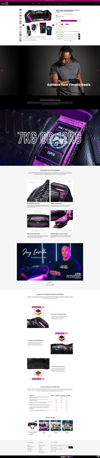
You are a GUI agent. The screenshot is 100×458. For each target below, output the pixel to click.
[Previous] (23, 25)
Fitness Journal (59, 3)
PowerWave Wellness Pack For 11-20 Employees (56, 432)
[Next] (53, 25)
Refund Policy (29, 448)
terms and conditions (59, 449)
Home (28, 6)
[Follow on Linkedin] (53, 451)
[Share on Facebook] (64, 40)
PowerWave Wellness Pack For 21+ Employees (67, 432)
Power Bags (39, 3)
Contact (28, 445)
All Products (33, 3)
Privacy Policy (29, 451)
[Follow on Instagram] (52, 451)
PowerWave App (65, 3)
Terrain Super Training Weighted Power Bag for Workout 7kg (32, 432)
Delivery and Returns (30, 446)
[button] (31, 434)
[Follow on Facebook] (50, 451)
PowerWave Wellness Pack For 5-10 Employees (44, 432)
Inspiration (54, 3)
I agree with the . (57, 449)
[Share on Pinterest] (67, 40)
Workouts (49, 3)
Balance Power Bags (42, 445)
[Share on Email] (70, 40)
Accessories (44, 3)
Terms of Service (29, 449)
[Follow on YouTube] (55, 451)
